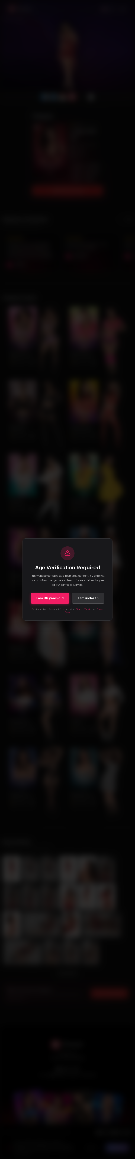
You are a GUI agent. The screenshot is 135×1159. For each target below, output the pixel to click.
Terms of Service (84, 609)
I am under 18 (88, 598)
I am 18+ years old (50, 598)
